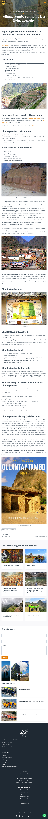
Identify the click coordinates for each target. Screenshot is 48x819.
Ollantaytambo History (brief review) (14, 79)
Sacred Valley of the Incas (33, 118)
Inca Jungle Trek (24, 794)
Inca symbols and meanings (11, 565)
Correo (4, 639)
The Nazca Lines (6, 535)
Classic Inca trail (24, 790)
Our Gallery (4, 762)
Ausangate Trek (24, 798)
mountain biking (24, 339)
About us (4, 755)
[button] (44, 815)
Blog (24, 13)
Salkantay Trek (24, 792)
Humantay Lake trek (24, 803)
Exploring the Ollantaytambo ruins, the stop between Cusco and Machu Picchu (24, 63)
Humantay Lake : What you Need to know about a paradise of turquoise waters (35, 590)
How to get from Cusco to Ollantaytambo (15, 64)
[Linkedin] (22, 816)
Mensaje (4, 645)
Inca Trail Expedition (24, 689)
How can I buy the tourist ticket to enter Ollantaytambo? (19, 77)
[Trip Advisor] (31, 816)
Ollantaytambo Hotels (10, 73)
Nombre (4, 633)
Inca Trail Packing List (24, 773)
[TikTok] (28, 816)
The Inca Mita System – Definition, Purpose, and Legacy (10, 590)
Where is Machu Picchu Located (24, 782)
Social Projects (5, 760)
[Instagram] (19, 816)
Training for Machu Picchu (24, 780)
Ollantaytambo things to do (12, 72)
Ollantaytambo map (10, 70)
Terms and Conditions (7, 757)
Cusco (33, 125)
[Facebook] (16, 816)
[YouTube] (25, 816)
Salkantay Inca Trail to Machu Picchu (28, 714)
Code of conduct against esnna (9, 766)
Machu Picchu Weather (40, 535)
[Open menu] (45, 2)
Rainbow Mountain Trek (24, 801)
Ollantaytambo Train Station (12, 66)
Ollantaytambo (5, 45)
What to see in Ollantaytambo (12, 68)
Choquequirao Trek (24, 796)
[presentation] (12, 556)
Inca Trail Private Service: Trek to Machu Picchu (31, 701)
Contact (4, 764)
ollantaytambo (5, 529)
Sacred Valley (13, 529)
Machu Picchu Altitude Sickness (24, 778)
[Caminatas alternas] (24, 671)
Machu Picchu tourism (33, 615)
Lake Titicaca (31, 565)
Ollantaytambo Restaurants (12, 75)
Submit (4, 657)
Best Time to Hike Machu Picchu (24, 776)
